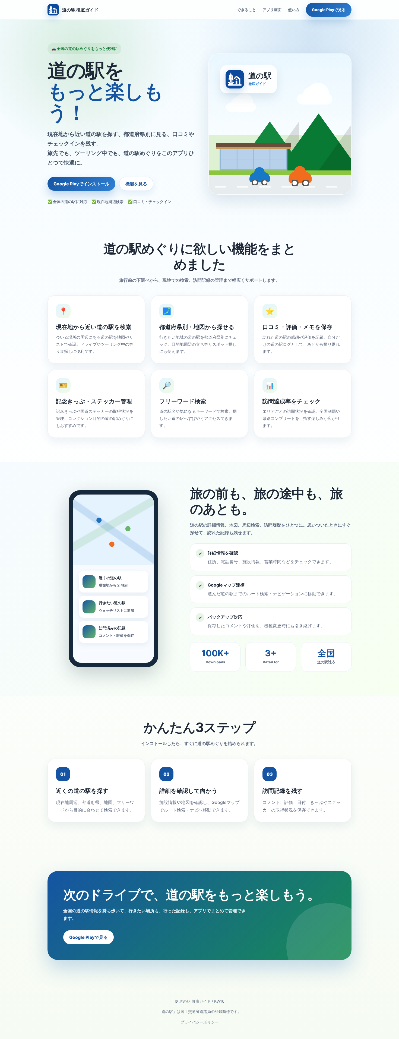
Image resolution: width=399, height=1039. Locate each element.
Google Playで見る (329, 9)
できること (246, 9)
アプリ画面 (271, 9)
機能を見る (136, 183)
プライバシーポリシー (199, 1022)
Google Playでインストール (81, 183)
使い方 (293, 9)
